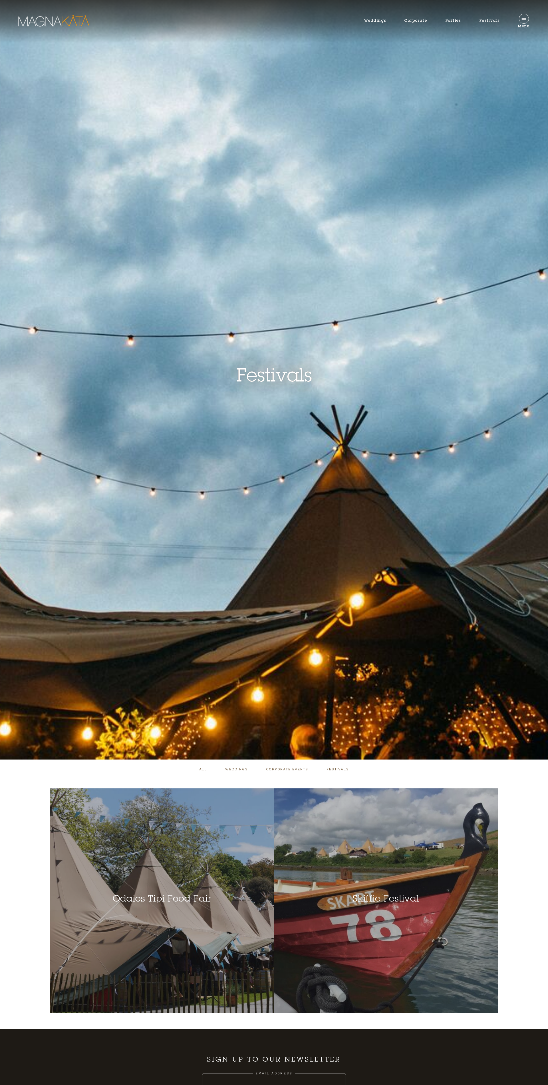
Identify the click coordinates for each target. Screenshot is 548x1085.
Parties (453, 21)
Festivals (490, 21)
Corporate (415, 21)
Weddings (375, 21)
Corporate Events (287, 769)
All (203, 769)
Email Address (274, 1074)
